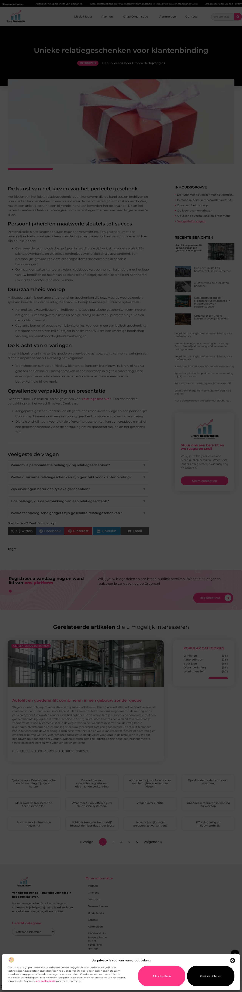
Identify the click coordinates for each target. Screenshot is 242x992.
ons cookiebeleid (45, 981)
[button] (232, 960)
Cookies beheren (211, 975)
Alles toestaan (162, 975)
